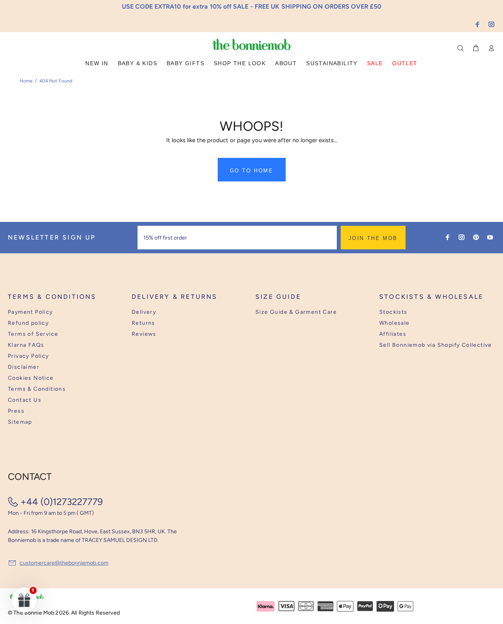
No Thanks (302, 338)
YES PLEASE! (302, 319)
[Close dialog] (397, 253)
